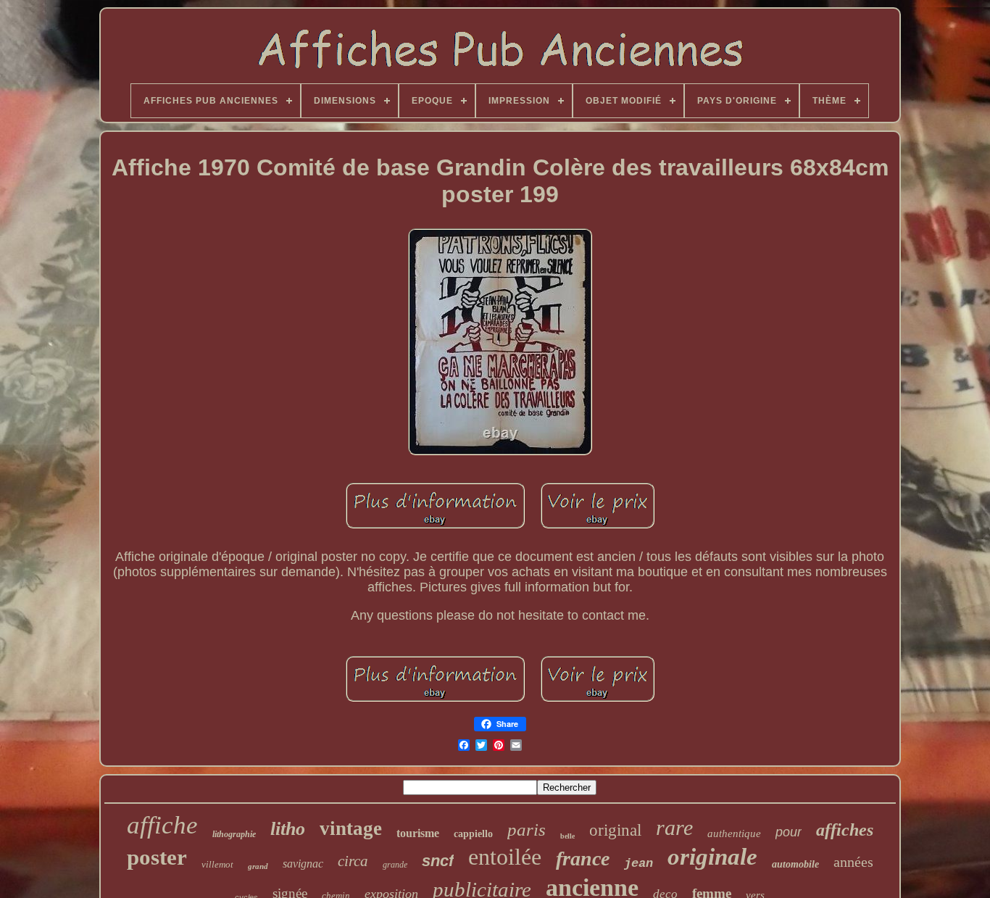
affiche (162, 825)
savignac (303, 863)
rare (674, 827)
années (853, 862)
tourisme (417, 833)
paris (526, 829)
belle (567, 836)
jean (638, 863)
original (615, 830)
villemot (217, 864)
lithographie (234, 834)
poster (157, 857)
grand (258, 866)
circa (353, 861)
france (583, 858)
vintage (351, 828)
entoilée (504, 857)
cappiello (473, 833)
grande (395, 865)
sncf (438, 861)
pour (788, 832)
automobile (795, 864)
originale (712, 857)
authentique (734, 833)
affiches (844, 829)
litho (287, 828)
